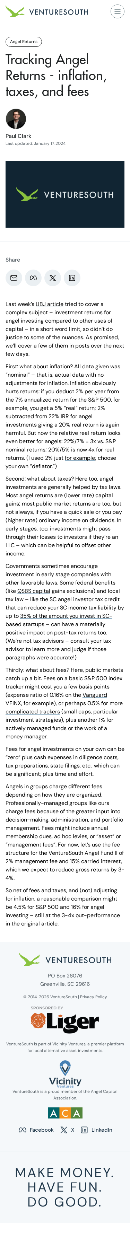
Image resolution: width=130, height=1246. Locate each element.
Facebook (36, 1130)
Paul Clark (18, 136)
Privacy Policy (93, 997)
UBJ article (49, 304)
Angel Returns (23, 41)
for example (80, 458)
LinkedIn (96, 1130)
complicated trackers (33, 711)
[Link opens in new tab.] (65, 1074)
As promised (102, 337)
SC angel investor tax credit (85, 599)
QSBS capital (33, 591)
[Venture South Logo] (47, 11)
